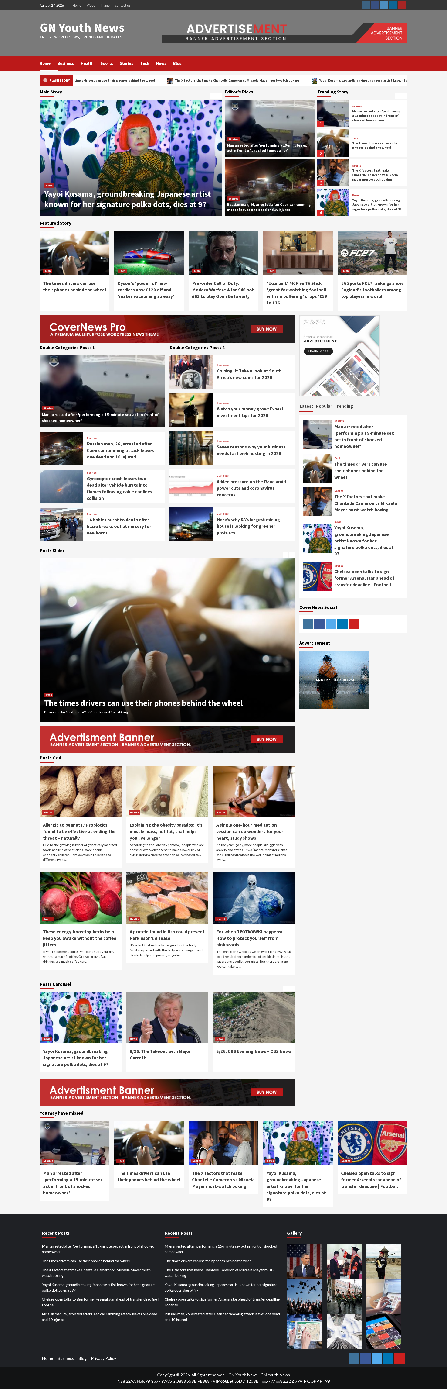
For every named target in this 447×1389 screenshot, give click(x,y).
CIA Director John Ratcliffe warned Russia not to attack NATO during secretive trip (252, 1057)
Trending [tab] (344, 406)
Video (91, 5)
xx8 (279, 1381)
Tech (144, 63)
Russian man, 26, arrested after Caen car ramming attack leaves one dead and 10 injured (120, 450)
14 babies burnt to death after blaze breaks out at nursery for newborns (119, 526)
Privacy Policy (103, 1358)
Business (66, 63)
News (161, 63)
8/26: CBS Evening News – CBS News (167, 1051)
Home (77, 5)
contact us (123, 5)
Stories (126, 63)
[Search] (404, 63)
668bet (227, 1381)
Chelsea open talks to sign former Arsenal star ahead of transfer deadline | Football (374, 204)
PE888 (203, 1381)
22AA (131, 1381)
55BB (191, 1381)
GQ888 (179, 1381)
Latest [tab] (306, 406)
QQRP (313, 1381)
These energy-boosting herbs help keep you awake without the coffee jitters (79, 938)
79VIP (300, 1381)
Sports (107, 63)
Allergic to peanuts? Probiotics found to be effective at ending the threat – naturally (79, 831)
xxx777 (268, 1381)
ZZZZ (288, 1381)
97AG (166, 1381)
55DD (239, 1381)
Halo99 (143, 1381)
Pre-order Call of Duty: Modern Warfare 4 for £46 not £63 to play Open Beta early (223, 289)
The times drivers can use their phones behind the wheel (376, 115)
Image (105, 5)
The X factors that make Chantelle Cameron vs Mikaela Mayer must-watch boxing (104, 80)
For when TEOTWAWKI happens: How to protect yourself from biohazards (249, 938)
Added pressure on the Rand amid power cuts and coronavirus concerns (251, 488)
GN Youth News (82, 27)
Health (87, 63)
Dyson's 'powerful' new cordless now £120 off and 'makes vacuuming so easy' (146, 289)
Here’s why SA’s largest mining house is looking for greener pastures (248, 526)
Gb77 (156, 1381)
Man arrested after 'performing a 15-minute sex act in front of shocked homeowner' (98, 1249)
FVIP (215, 1381)
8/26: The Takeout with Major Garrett (109, 204)
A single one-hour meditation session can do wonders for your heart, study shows (249, 831)
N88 (121, 1381)
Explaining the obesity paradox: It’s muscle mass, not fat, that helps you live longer (166, 831)
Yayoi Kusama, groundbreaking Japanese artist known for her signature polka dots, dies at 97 (260, 80)
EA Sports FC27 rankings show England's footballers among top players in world (372, 289)
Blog (177, 63)
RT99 (325, 1381)
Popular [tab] (324, 406)
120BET (253, 1381)
